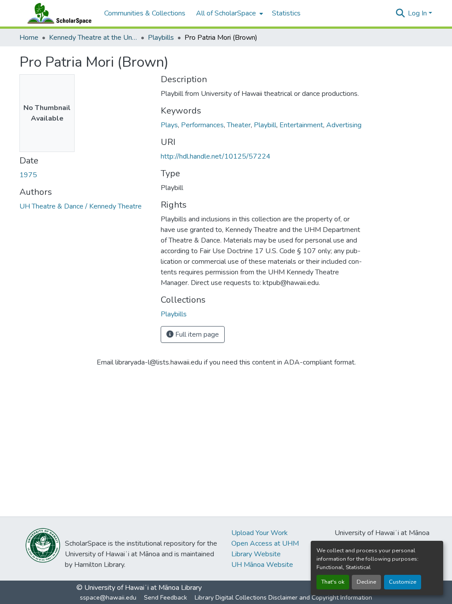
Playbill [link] (265, 125)
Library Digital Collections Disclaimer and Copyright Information (283, 597)
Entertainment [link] (301, 125)
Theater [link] (239, 125)
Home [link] (28, 37)
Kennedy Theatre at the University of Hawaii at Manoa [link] (93, 37)
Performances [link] (202, 125)
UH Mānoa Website (262, 565)
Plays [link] (169, 125)
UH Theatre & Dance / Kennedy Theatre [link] (80, 206)
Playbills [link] (161, 37)
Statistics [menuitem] (286, 13)
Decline (366, 582)
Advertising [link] (344, 125)
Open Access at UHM (265, 543)
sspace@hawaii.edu (108, 597)
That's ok (332, 582)
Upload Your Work (259, 533)
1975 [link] (28, 175)
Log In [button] (418, 13)
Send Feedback (165, 597)
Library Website (256, 554)
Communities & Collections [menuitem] (144, 13)
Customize (402, 582)
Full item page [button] (196, 334)
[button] (57, 13)
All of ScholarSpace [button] (226, 13)
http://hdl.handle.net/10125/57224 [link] (216, 156)
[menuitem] (228, 13)
